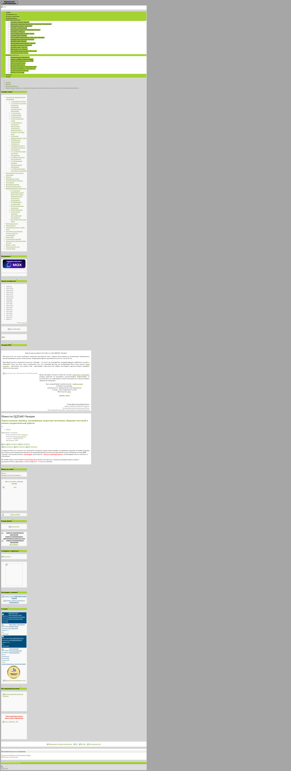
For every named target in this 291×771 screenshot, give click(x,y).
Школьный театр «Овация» (19, 49)
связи (69, 392)
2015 (7, 307)
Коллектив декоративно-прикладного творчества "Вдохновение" (31, 24)
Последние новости (20, 436)
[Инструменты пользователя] (2, 426)
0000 (7, 319)
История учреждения (12, 16)
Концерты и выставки (17, 72)
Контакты (9, 75)
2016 (7, 306)
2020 (7, 298)
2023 (7, 292)
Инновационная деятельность (20, 57)
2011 (7, 315)
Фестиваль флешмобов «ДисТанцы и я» (23, 69)
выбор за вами (78, 384)
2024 (7, 290)
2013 (7, 311)
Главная (8, 12)
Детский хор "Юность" (17, 32)
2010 (7, 317)
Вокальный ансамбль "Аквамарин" (21, 26)
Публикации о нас (11, 14)
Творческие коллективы (13, 20)
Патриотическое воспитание (19, 70)
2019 (7, 300)
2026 (7, 286)
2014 (7, 309)
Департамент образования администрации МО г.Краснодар (17, 626)
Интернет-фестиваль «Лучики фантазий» (23, 67)
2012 (7, 313)
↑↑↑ (2, 767)
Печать (8, 429)
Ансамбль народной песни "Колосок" (22, 39)
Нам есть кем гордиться (18, 63)
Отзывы (8, 76)
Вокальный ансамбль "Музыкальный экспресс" (25, 30)
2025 (7, 288)
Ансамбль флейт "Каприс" (18, 35)
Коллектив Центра (11, 18)
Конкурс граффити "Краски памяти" (21, 59)
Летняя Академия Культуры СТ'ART (22, 61)
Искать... (4, 473)
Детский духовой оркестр (18, 28)
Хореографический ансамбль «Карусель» (23, 51)
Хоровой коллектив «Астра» (19, 53)
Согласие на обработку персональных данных (16, 755)
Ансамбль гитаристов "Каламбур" (21, 45)
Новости (25, 434)
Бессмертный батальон (17, 65)
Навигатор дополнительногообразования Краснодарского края (14, 537)
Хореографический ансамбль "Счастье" (23, 43)
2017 (7, 304)
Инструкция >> (14, 544)
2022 (7, 294)
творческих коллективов (80, 375)
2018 (7, 302)
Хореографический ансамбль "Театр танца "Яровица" (27, 37)
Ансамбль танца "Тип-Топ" (19, 47)
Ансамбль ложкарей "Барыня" (19, 22)
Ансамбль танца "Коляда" (18, 41)
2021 (7, 296)
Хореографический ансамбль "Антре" (22, 33)
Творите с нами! (64, 395)
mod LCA (24, 322)
